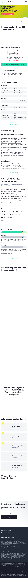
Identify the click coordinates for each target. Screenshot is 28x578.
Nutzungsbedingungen (6, 530)
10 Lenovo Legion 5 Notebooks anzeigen (13, 64)
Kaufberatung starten (8, 517)
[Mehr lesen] (14, 124)
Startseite (2, 21)
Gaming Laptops (13, 141)
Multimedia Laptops (6, 410)
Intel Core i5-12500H (6, 165)
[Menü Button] (26, 2)
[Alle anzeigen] (14, 224)
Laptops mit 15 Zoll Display (14, 142)
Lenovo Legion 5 (21, 21)
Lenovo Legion (12, 21)
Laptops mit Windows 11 (7, 402)
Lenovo (6, 21)
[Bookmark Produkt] (2, 275)
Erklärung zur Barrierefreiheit (7, 537)
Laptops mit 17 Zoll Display (8, 413)
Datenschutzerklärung (6, 532)
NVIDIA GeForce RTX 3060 (7, 354)
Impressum (3, 535)
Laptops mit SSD (5, 144)
